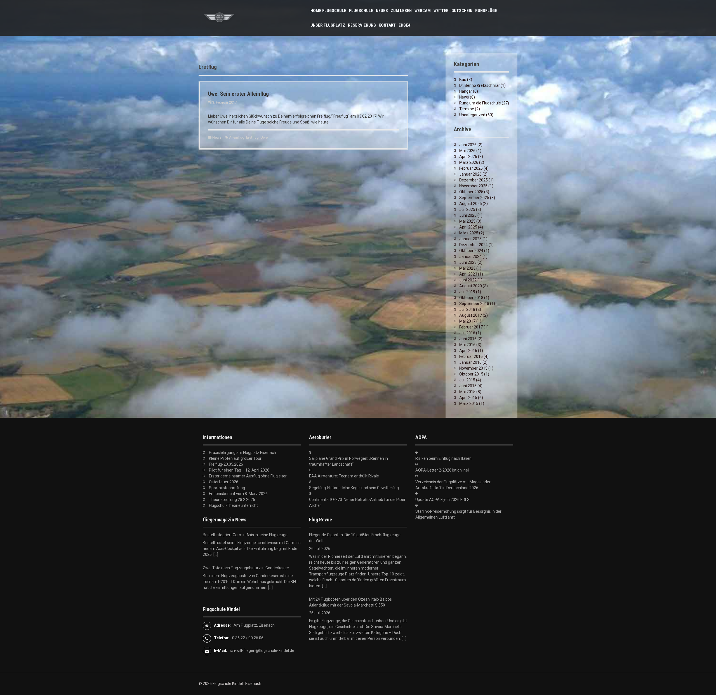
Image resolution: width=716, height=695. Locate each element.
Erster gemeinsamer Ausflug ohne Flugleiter (248, 476)
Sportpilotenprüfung (227, 488)
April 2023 (468, 274)
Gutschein (461, 10)
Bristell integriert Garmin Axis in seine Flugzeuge (245, 535)
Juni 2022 (468, 280)
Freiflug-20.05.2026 (226, 464)
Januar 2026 (470, 174)
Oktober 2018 (471, 297)
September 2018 (474, 303)
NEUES (382, 10)
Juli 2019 (467, 292)
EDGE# (405, 25)
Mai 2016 (467, 344)
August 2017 (470, 315)
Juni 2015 (468, 386)
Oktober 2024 (471, 250)
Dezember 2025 (473, 180)
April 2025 (468, 227)
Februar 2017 (471, 327)
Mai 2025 (467, 221)
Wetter (441, 10)
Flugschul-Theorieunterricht (233, 505)
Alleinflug (236, 137)
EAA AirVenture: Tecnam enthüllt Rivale (344, 476)
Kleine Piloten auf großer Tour (235, 458)
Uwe (264, 137)
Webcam (422, 10)
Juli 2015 (467, 380)
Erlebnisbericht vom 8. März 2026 (238, 493)
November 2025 (473, 186)
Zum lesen (401, 10)
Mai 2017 (467, 321)
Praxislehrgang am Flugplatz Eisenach (242, 452)
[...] (215, 554)
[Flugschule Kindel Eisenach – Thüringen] (219, 17)
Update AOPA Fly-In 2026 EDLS (442, 499)
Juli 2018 (467, 309)
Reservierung (362, 25)
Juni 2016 (468, 339)
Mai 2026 (467, 150)
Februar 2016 (471, 356)
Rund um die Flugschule (480, 103)
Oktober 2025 (471, 192)
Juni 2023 (468, 262)
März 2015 (468, 403)
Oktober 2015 (471, 374)
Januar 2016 (470, 362)
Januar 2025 (470, 239)
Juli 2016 (467, 333)
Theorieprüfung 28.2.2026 (232, 499)
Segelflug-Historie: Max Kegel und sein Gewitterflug (354, 488)
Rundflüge (486, 10)
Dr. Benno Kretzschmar (479, 85)
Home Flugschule (328, 10)
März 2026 (468, 162)
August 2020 (470, 286)
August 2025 (470, 203)
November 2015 (473, 368)
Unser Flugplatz (327, 25)
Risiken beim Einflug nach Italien (443, 458)
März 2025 (468, 233)
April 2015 (468, 397)
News (217, 137)
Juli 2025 (467, 209)
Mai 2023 (467, 268)
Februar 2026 (471, 168)
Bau (462, 79)
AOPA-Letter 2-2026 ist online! (442, 470)
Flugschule (361, 10)
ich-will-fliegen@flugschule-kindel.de (262, 650)
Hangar (465, 91)
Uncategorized (472, 115)
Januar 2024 (470, 256)
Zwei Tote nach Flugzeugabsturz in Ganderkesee (246, 568)
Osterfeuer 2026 (223, 482)
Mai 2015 (467, 392)
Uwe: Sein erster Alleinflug (238, 93)
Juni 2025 (468, 215)
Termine (466, 109)
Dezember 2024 (473, 244)
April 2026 (468, 156)
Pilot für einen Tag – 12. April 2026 (239, 470)
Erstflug (252, 137)
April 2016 (468, 350)
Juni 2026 (468, 145)
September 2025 (474, 197)
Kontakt (387, 25)
